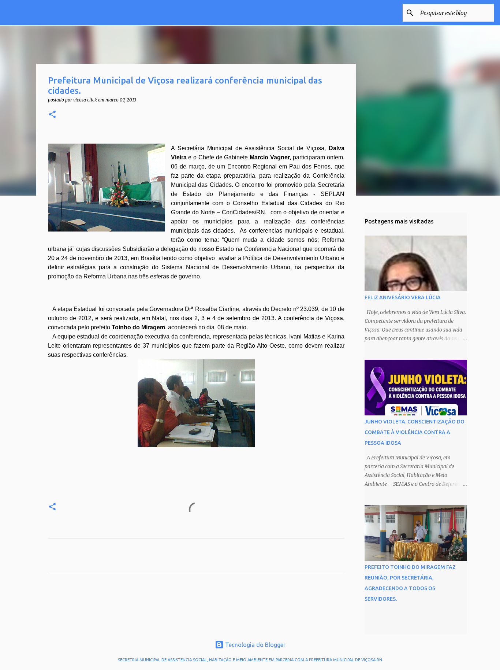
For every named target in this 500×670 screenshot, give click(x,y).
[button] (52, 115)
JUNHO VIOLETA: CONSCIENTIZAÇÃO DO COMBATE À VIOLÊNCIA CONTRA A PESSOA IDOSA (414, 432)
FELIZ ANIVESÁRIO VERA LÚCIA (403, 297)
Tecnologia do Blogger (255, 644)
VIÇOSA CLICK (59, 12)
